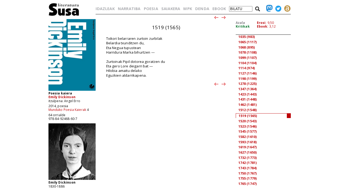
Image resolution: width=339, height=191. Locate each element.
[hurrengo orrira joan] (224, 18)
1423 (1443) (247, 94)
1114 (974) (246, 68)
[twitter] (277, 8)
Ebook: (263, 26)
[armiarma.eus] (286, 8)
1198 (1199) (247, 78)
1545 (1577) (247, 131)
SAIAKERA (170, 8)
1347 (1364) (247, 89)
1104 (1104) (247, 63)
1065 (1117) (247, 42)
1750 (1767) (247, 173)
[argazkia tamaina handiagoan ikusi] (72, 179)
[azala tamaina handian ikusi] (72, 90)
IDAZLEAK (105, 8)
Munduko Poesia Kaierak (67, 109)
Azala (240, 22)
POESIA (151, 8)
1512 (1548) (247, 110)
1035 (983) (246, 36)
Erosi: (262, 22)
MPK (187, 8)
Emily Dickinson (61, 97)
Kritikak (243, 26)
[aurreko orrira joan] (216, 18)
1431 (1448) (247, 99)
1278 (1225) (247, 83)
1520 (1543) (247, 121)
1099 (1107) (247, 57)
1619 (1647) (247, 147)
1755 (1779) (247, 178)
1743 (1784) (247, 168)
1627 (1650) (247, 152)
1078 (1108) (247, 52)
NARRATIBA (129, 8)
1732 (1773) (247, 157)
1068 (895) (246, 47)
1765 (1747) (247, 183)
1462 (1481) (247, 104)
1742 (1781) (247, 162)
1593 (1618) (247, 142)
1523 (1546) (247, 126)
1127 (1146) (247, 73)
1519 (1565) (248, 116)
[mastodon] (268, 8)
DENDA (202, 8)
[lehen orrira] (63, 15)
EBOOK (219, 8)
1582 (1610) (247, 136)
